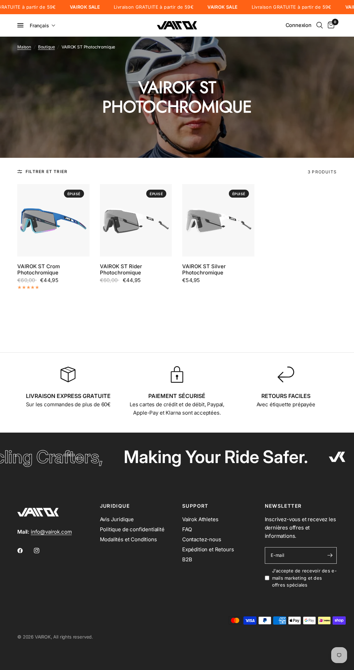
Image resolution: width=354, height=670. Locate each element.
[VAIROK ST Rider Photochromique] (136, 220)
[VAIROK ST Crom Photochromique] (53, 220)
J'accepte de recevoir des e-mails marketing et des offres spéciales (304, 578)
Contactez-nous (201, 539)
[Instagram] (41, 550)
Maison (24, 46)
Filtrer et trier (46, 171)
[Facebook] (24, 550)
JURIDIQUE (115, 506)
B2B (187, 559)
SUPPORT (195, 506)
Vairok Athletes (200, 519)
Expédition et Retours (208, 549)
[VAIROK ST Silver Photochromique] (218, 220)
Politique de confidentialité (132, 529)
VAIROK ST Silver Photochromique (204, 269)
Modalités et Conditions (128, 539)
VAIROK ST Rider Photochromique (121, 269)
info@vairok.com (51, 531)
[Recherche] (319, 25)
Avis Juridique (117, 519)
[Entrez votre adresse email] (330, 555)
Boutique (46, 46)
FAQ (187, 529)
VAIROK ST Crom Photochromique (38, 269)
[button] (43, 25)
